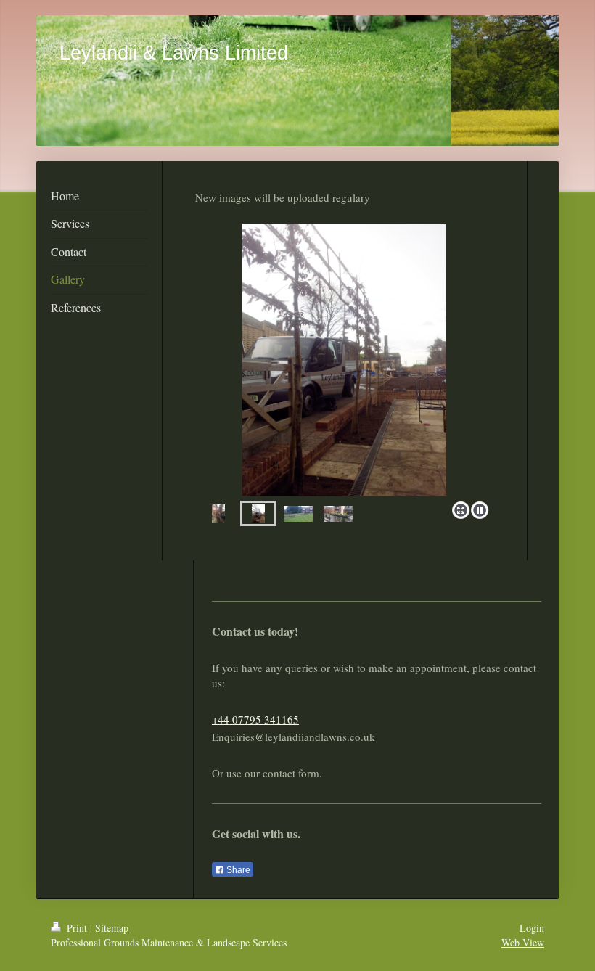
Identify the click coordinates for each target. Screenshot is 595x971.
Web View (522, 942)
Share (237, 870)
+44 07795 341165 (255, 719)
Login (532, 928)
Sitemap (111, 928)
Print (77, 928)
